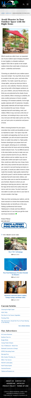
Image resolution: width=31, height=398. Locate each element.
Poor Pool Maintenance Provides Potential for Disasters (15, 273)
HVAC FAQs (4, 312)
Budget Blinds (4, 340)
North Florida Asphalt (6, 365)
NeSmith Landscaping (6, 362)
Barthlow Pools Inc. (6, 337)
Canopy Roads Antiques (7, 343)
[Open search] (23, 4)
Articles (8, 13)
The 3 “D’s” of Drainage (15, 252)
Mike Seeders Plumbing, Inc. (8, 357)
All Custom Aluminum (6, 334)
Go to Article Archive (24, 325)
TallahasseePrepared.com (7, 371)
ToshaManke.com (23, 395)
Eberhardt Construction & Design (9, 348)
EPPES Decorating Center (7, 351)
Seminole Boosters (6, 368)
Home (3, 13)
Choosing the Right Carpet (7, 309)
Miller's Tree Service (6, 360)
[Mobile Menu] (26, 4)
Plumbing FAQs (5, 318)
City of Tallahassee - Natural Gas (9, 345)
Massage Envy (5, 354)
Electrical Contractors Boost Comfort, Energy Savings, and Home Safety (15, 296)
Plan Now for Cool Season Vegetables (10, 315)
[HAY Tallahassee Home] (10, 4)
